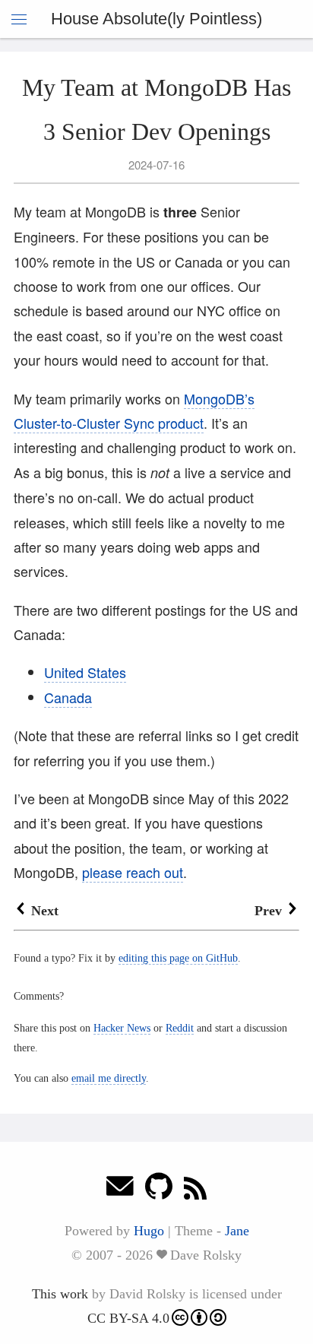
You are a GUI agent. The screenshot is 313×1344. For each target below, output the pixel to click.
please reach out (132, 872)
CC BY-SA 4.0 (128, 1318)
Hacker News (121, 1028)
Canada (68, 697)
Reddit (180, 1028)
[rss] (195, 1190)
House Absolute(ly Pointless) (156, 18)
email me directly (108, 1078)
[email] (120, 1190)
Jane (237, 1230)
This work (60, 1293)
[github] (158, 1190)
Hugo (149, 1230)
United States (85, 672)
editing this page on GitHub (178, 958)
